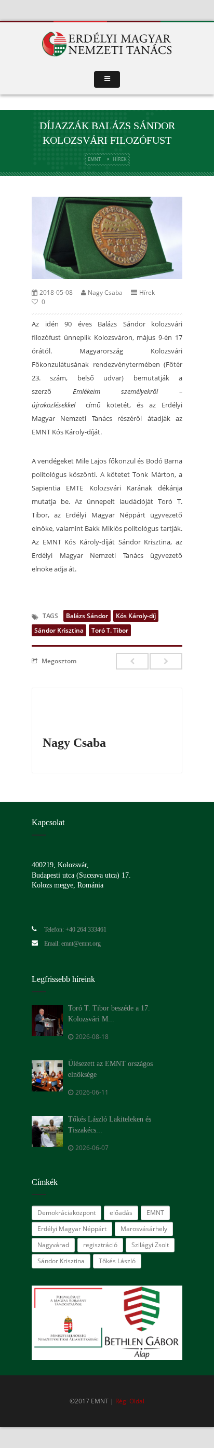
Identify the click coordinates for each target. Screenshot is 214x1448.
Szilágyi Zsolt (150, 1244)
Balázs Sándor (87, 615)
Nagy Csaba (105, 292)
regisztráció (100, 1244)
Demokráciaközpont (66, 1212)
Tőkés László (117, 1260)
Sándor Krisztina (59, 630)
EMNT (94, 159)
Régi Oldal (129, 1401)
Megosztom (59, 661)
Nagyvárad (53, 1244)
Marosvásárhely (144, 1228)
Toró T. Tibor (109, 630)
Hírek (120, 159)
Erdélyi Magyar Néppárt (71, 1228)
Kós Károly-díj (136, 615)
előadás (121, 1212)
